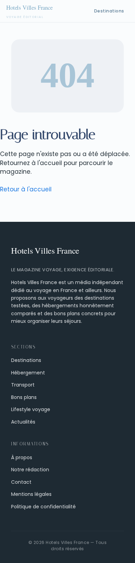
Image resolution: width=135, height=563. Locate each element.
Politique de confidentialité (43, 506)
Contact (21, 482)
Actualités (23, 421)
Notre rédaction (30, 469)
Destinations (109, 11)
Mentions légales (31, 494)
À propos (21, 457)
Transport (23, 384)
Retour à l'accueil (26, 189)
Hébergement (28, 372)
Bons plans (24, 397)
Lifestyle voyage (30, 409)
